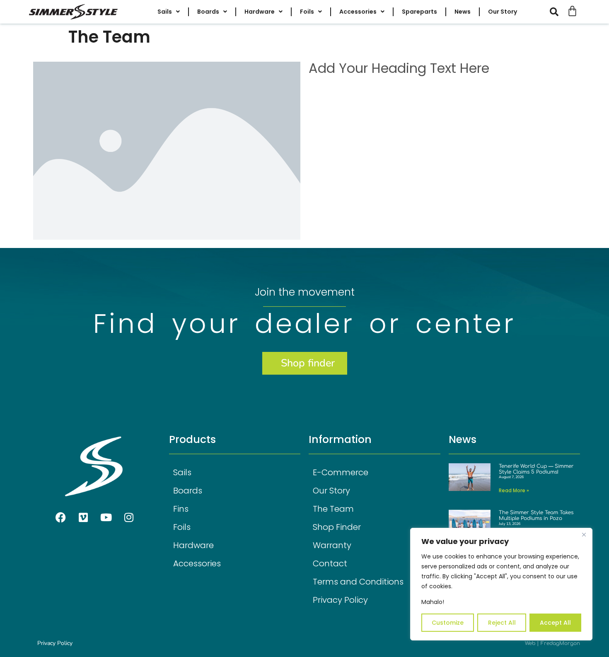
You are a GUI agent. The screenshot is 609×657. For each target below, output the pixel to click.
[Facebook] (60, 517)
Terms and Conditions (358, 581)
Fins (180, 509)
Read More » (514, 490)
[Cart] (572, 11)
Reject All (502, 622)
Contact (330, 563)
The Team (333, 509)
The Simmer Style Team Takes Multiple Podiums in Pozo (536, 515)
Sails (182, 472)
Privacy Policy (340, 600)
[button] (558, 11)
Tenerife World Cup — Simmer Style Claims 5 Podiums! (536, 469)
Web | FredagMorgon (552, 643)
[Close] (584, 535)
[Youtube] (106, 517)
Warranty (332, 545)
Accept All (555, 622)
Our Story (331, 490)
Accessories (197, 563)
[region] (501, 584)
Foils (182, 527)
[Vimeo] (83, 517)
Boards (187, 490)
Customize (448, 622)
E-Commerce (340, 472)
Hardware (193, 545)
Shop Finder (337, 527)
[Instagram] (128, 517)
